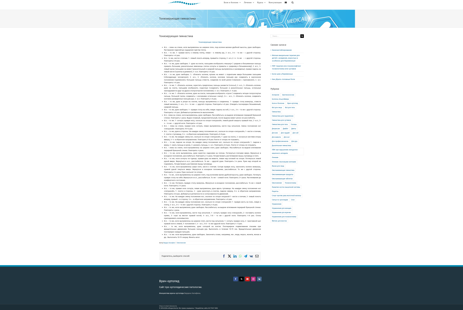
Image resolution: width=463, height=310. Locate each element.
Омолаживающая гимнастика (283, 170)
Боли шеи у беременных (282, 74)
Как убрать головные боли (283, 79)
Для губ (295, 133)
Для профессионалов (280, 141)
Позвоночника (290, 183)
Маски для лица (278, 166)
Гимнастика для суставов (281, 120)
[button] (293, 2)
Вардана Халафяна (192, 293)
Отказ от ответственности (168, 306)
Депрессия (276, 129)
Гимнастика (276, 112)
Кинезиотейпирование (282, 50)
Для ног (287, 137)
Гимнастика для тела (280, 124)
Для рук (294, 141)
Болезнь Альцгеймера (280, 99)
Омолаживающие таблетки (282, 179)
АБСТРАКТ (211, 308)
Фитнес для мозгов (279, 221)
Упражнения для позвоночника (284, 217)
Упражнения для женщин (281, 208)
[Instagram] (253, 279)
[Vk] (259, 279)
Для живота (276, 137)
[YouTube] (247, 279)
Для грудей (285, 133)
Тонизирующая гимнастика (210, 42)
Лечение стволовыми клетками (284, 162)
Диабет (285, 129)
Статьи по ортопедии (280, 200)
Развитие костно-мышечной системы (286, 187)
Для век (275, 133)
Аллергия (275, 95)
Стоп (293, 200)
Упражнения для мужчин (281, 212)
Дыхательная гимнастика (281, 146)
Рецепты (275, 191)
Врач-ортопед (292, 103)
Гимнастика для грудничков (282, 116)
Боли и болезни (278, 103)
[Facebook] (235, 279)
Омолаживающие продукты (282, 174)
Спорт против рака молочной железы (286, 196)
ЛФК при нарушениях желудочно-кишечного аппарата (285, 151)
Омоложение (181, 243)
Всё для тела (290, 108)
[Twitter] (241, 279)
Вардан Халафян (169, 243)
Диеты (293, 129)
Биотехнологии (288, 95)
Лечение (275, 157)
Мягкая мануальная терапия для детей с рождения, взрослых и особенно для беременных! (286, 58)
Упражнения (276, 204)
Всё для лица (277, 108)
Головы (294, 124)
